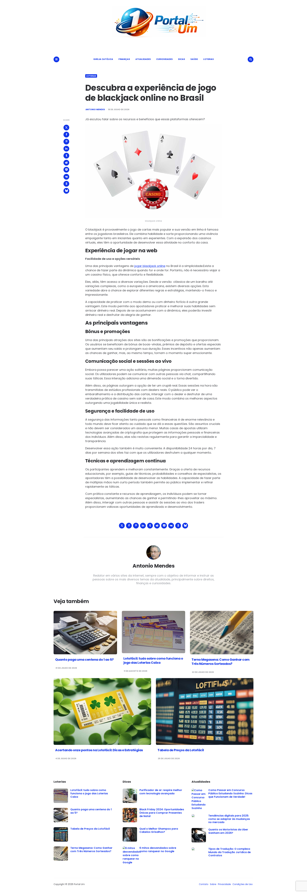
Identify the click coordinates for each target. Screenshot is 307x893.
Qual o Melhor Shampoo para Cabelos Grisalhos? (158, 830)
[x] (66, 127)
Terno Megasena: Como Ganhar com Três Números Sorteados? (221, 661)
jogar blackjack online (149, 266)
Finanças (124, 59)
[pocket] (66, 170)
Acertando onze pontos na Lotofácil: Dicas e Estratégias (99, 750)
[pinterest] (66, 141)
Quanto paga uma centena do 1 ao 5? (84, 659)
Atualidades (143, 59)
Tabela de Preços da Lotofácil (180, 750)
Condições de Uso (242, 884)
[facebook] (66, 134)
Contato (203, 884)
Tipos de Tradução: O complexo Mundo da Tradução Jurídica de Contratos (229, 852)
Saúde (194, 59)
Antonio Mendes (95, 109)
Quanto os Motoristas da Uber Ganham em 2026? (228, 831)
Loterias (208, 59)
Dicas (181, 59)
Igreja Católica (103, 59)
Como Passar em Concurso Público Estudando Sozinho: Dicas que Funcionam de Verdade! (230, 793)
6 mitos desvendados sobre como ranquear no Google (157, 849)
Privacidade (224, 884)
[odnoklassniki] (66, 184)
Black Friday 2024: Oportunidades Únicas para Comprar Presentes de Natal (161, 813)
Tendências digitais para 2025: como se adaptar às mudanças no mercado (229, 819)
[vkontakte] (66, 177)
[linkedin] (66, 149)
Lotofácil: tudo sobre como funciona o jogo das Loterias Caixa (153, 660)
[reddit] (66, 163)
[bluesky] (66, 191)
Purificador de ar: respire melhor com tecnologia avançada (160, 791)
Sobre (213, 884)
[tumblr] (66, 156)
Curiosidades (164, 59)
